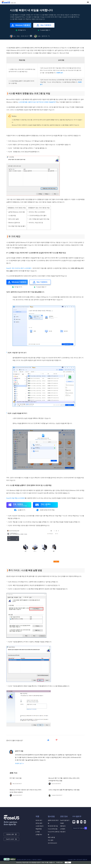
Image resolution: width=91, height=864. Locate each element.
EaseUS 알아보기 (64, 820)
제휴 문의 (62, 826)
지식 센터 (50, 840)
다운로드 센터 (10, 834)
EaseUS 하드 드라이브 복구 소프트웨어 (18, 268)
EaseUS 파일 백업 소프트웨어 (15, 498)
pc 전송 (38, 831)
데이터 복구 (39, 820)
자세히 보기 (59, 72)
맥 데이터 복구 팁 (53, 826)
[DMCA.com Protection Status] (13, 859)
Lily (14, 36)
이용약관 (34, 859)
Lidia (39, 36)
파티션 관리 (39, 823)
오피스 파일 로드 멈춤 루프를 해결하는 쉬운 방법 (64, 789)
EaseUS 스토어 (10, 839)
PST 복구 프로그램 (15, 778)
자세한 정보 (59, 862)
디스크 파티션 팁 (52, 829)
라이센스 (29, 859)
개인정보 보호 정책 (21, 859)
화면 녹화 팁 (51, 837)
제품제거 (40, 859)
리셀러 (62, 823)
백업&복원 (39, 829)
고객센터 (62, 829)
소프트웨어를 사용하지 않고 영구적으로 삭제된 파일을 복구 (37, 102)
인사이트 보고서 (52, 843)
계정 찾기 (62, 831)
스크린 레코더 (39, 826)
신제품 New (39, 834)
